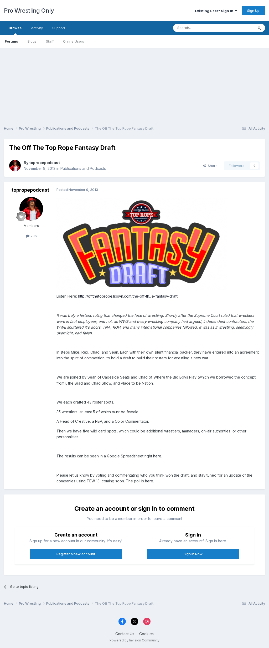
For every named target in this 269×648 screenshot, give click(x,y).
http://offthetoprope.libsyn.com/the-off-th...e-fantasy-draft (128, 296)
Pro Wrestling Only (29, 10)
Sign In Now (193, 554)
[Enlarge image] (141, 243)
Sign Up (253, 10)
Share (212, 166)
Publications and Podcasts (83, 168)
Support (58, 28)
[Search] (259, 28)
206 (33, 236)
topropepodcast (44, 162)
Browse (15, 28)
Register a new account (75, 554)
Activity (37, 28)
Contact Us (124, 633)
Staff (50, 41)
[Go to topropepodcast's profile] (15, 165)
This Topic (238, 28)
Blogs (32, 41)
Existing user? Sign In (215, 11)
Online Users (73, 41)
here (157, 456)
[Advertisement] (134, 84)
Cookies (146, 633)
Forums (11, 41)
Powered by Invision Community (134, 640)
